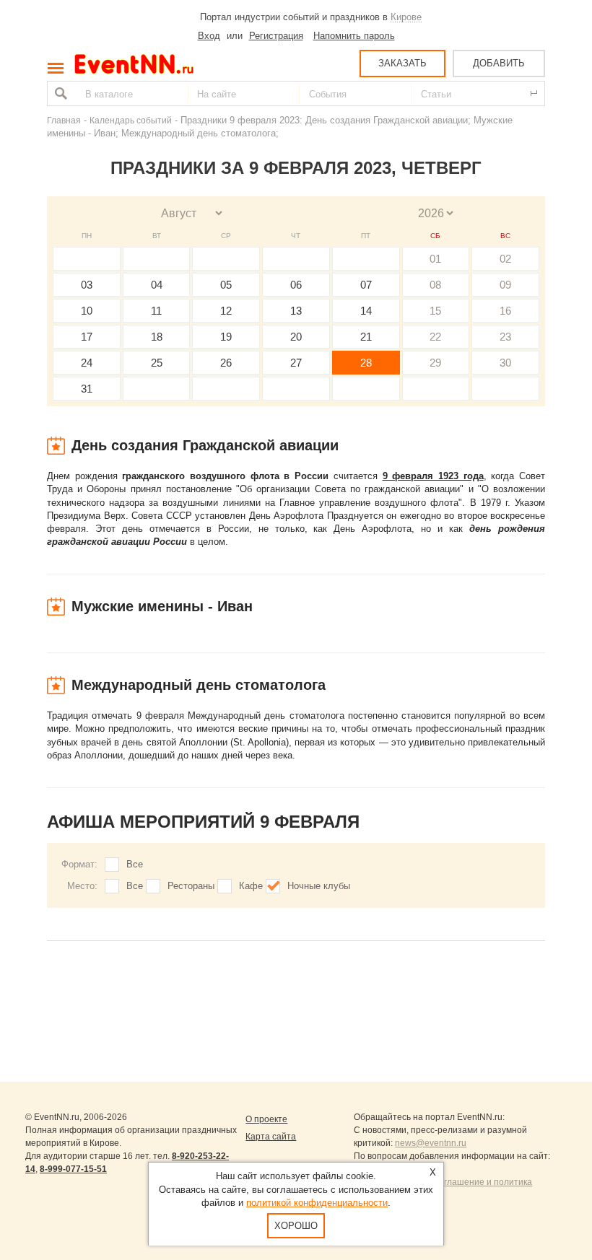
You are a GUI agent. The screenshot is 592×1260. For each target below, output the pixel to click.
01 (435, 259)
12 (226, 311)
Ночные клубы (318, 885)
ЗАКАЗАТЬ (402, 63)
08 (435, 285)
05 (226, 285)
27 (296, 362)
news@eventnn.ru (430, 1143)
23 (505, 337)
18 (156, 337)
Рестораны (190, 885)
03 (86, 285)
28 (366, 362)
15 (435, 311)
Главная (64, 120)
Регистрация (276, 35)
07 (366, 285)
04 (156, 285)
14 (366, 311)
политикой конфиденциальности (317, 1202)
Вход (209, 35)
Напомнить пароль (354, 35)
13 (296, 311)
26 (226, 362)
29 (435, 362)
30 (505, 362)
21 (366, 337)
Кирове (406, 17)
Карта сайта (270, 1137)
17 (86, 337)
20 (296, 337)
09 (505, 285)
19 (226, 337)
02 (505, 259)
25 (156, 362)
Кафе (251, 885)
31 (86, 388)
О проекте (266, 1119)
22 (435, 337)
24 (86, 362)
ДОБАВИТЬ (499, 63)
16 (505, 311)
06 (296, 285)
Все (134, 864)
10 (86, 311)
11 (156, 311)
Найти (59, 93)
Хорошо (296, 1225)
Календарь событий (131, 120)
